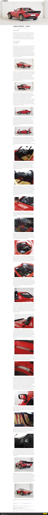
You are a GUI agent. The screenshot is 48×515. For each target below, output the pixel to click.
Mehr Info (6, 514)
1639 (25, 509)
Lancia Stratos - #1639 (18, 509)
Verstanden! (45, 513)
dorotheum (22, 509)
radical (16, 511)
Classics (27, 509)
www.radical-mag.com (24, 510)
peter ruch (15, 28)
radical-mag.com (27, 28)
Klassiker (19, 510)
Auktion (14, 510)
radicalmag (30, 503)
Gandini (17, 510)
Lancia (14, 511)
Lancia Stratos (31, 509)
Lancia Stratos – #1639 (20, 503)
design (33, 510)
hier (20, 499)
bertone (29, 510)
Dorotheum (23, 36)
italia (31, 510)
